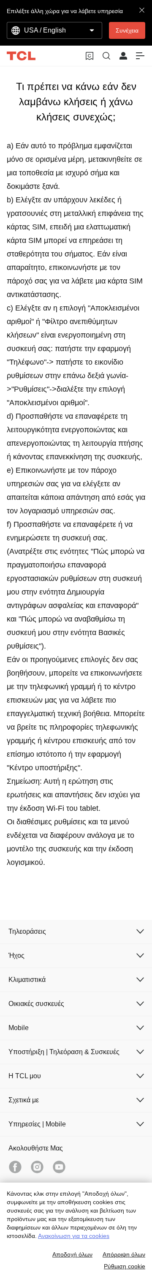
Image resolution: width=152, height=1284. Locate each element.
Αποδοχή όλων (72, 1254)
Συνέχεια (127, 30)
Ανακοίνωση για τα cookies (73, 1235)
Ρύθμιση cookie (124, 1266)
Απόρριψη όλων (124, 1254)
